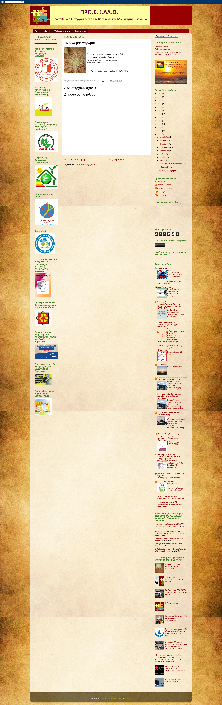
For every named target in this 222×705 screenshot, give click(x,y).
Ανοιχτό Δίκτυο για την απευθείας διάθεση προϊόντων (170, 497)
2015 (160, 121)
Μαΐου (162, 161)
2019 (160, 107)
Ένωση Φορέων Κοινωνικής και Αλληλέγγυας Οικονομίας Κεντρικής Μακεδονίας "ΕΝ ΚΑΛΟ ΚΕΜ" (169, 305)
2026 (160, 94)
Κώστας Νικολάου (164, 192)
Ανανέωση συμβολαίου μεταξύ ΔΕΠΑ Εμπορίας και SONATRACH (169, 525)
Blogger (127, 698)
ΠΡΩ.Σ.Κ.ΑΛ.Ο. (163, 195)
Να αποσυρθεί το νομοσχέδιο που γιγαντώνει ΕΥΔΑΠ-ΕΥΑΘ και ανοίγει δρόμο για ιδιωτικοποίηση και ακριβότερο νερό (169, 276)
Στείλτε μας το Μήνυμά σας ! (166, 36)
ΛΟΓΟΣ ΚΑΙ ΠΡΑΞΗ (165, 482)
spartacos (161, 365)
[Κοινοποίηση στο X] (116, 81)
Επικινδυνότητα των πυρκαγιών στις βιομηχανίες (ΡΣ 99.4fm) (174, 292)
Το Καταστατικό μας (163, 49)
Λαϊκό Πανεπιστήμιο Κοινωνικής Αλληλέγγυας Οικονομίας (168, 325)
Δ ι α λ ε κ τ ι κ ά (164, 287)
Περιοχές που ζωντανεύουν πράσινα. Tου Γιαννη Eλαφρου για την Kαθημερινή (175, 487)
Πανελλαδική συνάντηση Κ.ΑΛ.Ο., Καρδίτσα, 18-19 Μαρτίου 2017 (175, 464)
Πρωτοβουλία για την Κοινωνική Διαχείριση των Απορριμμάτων (168, 457)
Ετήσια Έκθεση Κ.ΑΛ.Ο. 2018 (173, 443)
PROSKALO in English (61, 31)
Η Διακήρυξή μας (161, 46)
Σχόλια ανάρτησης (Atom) (85, 165)
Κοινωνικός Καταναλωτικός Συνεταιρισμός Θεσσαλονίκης (176, 618)
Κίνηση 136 (162, 268)
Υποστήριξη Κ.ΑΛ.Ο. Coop (168, 379)
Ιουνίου (163, 157)
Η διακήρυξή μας (166, 167)
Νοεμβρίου (164, 140)
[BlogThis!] (113, 81)
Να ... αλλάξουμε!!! (174, 367)
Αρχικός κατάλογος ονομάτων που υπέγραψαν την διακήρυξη (168, 53)
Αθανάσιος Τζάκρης (165, 188)
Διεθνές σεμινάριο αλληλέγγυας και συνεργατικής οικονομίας (175, 668)
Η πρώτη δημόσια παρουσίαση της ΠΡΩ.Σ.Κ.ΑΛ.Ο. (172, 566)
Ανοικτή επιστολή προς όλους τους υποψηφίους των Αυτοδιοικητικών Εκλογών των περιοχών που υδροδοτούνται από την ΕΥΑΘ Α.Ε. (171, 423)
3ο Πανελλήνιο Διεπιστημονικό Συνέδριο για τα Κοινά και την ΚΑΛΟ (175, 313)
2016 (160, 117)
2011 (160, 134)
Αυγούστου (164, 151)
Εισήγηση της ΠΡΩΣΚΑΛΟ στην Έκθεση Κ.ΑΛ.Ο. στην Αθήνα (176, 592)
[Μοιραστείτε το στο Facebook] (118, 81)
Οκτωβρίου (164, 144)
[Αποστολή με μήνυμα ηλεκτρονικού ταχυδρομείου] (111, 81)
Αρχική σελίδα (41, 31)
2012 (160, 131)
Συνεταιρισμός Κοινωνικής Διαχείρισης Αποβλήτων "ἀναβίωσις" (169, 396)
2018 (160, 111)
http (89, 71)
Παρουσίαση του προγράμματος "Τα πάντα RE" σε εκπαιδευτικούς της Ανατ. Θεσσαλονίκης (175, 385)
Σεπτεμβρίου (165, 147)
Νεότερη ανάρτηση (74, 159)
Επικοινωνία (80, 31)
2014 (160, 124)
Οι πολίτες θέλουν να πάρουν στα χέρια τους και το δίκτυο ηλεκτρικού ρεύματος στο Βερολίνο (176, 645)
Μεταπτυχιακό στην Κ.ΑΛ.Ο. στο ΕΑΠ (173, 680)
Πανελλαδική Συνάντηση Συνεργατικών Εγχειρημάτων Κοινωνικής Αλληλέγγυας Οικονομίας (170, 437)
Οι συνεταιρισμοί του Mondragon (172, 164)
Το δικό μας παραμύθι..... (169, 171)
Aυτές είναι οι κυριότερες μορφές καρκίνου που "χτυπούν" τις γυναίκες (169, 532)
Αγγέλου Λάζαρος (164, 185)
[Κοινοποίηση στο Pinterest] (120, 81)
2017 (160, 114)
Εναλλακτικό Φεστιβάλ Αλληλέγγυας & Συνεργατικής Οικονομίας (170, 504)
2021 (160, 104)
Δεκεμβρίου (164, 137)
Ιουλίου (163, 154)
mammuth (113, 698)
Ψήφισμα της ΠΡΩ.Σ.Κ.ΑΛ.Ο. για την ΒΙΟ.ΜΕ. (174, 579)
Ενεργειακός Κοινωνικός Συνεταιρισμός (168, 414)
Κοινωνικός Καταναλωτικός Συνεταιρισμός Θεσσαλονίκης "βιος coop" (170, 348)
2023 (160, 97)
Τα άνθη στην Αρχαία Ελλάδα (168, 478)
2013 (160, 127)
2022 (160, 100)
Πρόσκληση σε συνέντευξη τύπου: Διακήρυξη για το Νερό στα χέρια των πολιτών (176, 632)
